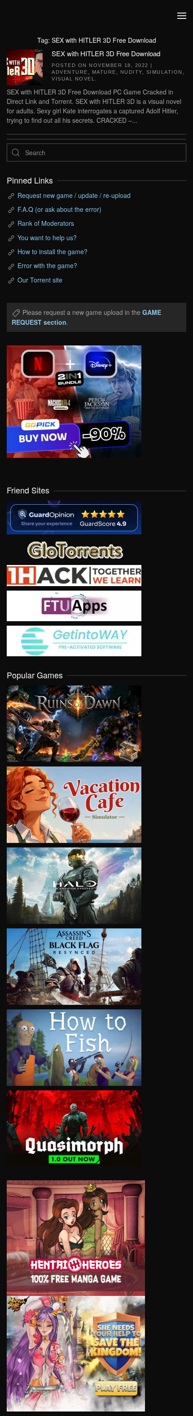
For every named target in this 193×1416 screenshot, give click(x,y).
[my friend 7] (74, 640)
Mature (104, 72)
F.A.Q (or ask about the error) (59, 209)
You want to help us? (47, 237)
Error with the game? (47, 265)
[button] (181, 15)
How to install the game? (53, 251)
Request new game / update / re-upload (74, 195)
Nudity (131, 72)
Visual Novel (73, 78)
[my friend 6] (74, 604)
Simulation (164, 72)
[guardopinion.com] (74, 516)
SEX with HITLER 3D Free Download (106, 53)
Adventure (70, 72)
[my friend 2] (74, 548)
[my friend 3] (74, 574)
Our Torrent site (40, 279)
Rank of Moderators (46, 223)
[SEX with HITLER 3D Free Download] (25, 66)
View (74, 721)
